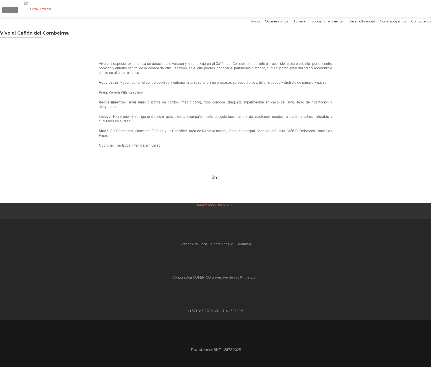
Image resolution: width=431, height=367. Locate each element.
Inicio (255, 21)
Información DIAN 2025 (215, 205)
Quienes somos (276, 21)
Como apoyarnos (393, 21)
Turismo (299, 21)
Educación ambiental (327, 21)
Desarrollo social (362, 21)
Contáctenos (421, 21)
